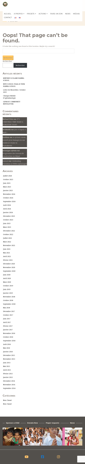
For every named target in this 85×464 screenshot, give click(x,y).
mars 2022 (7, 242)
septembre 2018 (9, 304)
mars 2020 (7, 282)
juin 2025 (6, 183)
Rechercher (7, 61)
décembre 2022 (9, 231)
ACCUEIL (7, 14)
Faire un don (56, 14)
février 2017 (8, 326)
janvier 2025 (8, 190)
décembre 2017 (9, 311)
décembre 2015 (9, 355)
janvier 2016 (8, 352)
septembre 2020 (9, 271)
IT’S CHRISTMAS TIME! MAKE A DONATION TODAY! (13, 122)
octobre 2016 (8, 337)
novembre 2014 (9, 385)
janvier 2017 (8, 330)
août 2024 (7, 205)
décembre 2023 (9, 216)
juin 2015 (6, 363)
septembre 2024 (9, 201)
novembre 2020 (9, 267)
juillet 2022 (7, 238)
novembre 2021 (9, 245)
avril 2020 (7, 278)
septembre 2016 (9, 341)
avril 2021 (7, 256)
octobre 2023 (8, 220)
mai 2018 (6, 308)
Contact (8, 18)
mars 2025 (7, 187)
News (67, 14)
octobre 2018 (8, 300)
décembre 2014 (9, 381)
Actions (42, 14)
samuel (5, 161)
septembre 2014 (9, 388)
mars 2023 (7, 227)
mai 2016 (6, 348)
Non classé (7, 400)
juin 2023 (6, 223)
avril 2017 (7, 322)
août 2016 (7, 344)
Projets (31, 14)
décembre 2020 (9, 264)
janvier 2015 (8, 377)
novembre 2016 (9, 333)
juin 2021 (6, 249)
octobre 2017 (8, 315)
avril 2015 (7, 370)
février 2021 (8, 260)
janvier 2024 (8, 212)
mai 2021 (6, 253)
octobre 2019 (8, 286)
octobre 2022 (8, 234)
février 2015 (8, 374)
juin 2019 (6, 289)
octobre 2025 (8, 179)
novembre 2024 (9, 194)
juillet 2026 (7, 176)
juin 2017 (6, 319)
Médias (76, 14)
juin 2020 (6, 275)
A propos (18, 14)
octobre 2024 (8, 198)
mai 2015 (6, 366)
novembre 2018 (9, 297)
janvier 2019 (8, 293)
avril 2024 (7, 209)
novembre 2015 (9, 359)
